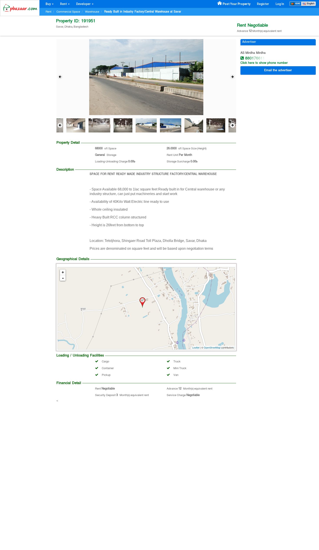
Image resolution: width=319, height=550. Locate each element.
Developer (83, 4)
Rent (63, 4)
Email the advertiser (278, 70)
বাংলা (297, 3)
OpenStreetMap (212, 347)
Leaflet (195, 347)
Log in (280, 4)
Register (263, 4)
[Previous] (60, 76)
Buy (48, 4)
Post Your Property (236, 4)
